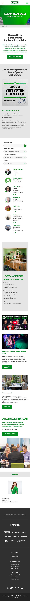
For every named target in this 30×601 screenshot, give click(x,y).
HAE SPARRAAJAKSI (15, 56)
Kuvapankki (15, 579)
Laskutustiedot (15, 566)
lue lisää (6, 367)
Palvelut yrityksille (15, 575)
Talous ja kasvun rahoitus (12, 151)
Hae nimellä (8, 142)
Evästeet (15, 597)
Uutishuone (15, 577)
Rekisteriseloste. (23, 596)
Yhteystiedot (15, 564)
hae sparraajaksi (9, 434)
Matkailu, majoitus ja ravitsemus (14, 157)
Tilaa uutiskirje (15, 568)
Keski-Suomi (8, 163)
